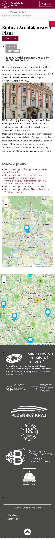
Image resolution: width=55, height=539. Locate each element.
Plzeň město (13, 50)
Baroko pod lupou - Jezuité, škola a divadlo (25, 186)
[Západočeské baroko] (12, 4)
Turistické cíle (10, 38)
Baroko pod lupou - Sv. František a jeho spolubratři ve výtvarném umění (23, 177)
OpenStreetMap (38, 266)
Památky (11, 46)
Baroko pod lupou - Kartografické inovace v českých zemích (25, 171)
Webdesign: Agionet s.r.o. (13, 517)
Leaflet (27, 266)
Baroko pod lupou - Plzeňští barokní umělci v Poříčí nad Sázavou (26, 191)
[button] (27, 229)
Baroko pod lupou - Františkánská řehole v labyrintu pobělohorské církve (25, 182)
